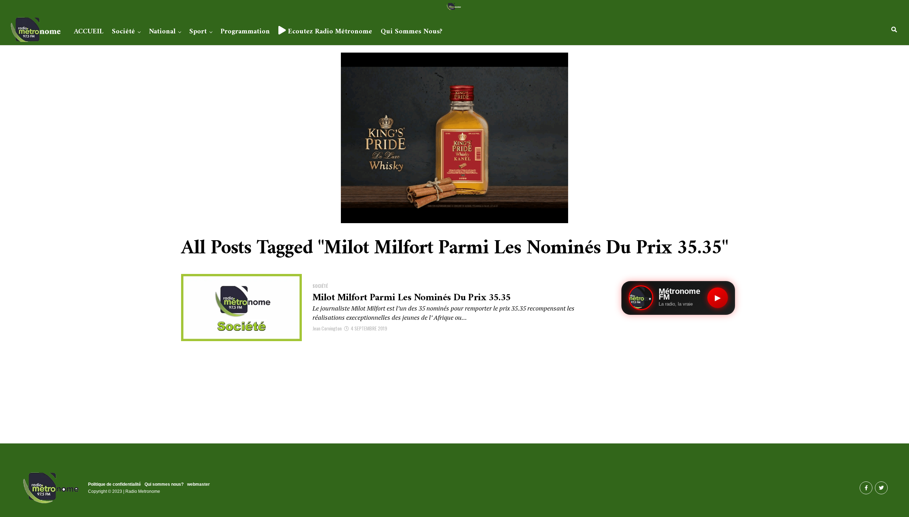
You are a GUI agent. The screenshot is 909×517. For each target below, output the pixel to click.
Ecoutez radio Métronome (329, 32)
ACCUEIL (88, 32)
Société (123, 32)
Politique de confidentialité (114, 484)
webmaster (198, 484)
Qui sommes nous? (411, 32)
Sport (198, 32)
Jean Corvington (327, 328)
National (162, 32)
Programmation (245, 32)
